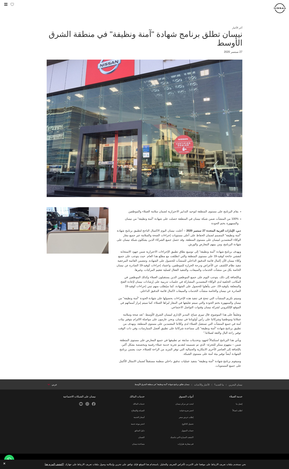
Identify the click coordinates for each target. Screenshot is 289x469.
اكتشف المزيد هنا (54, 464)
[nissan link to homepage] (280, 8)
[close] (4, 463)
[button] (6, 4)
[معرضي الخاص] (12, 5)
